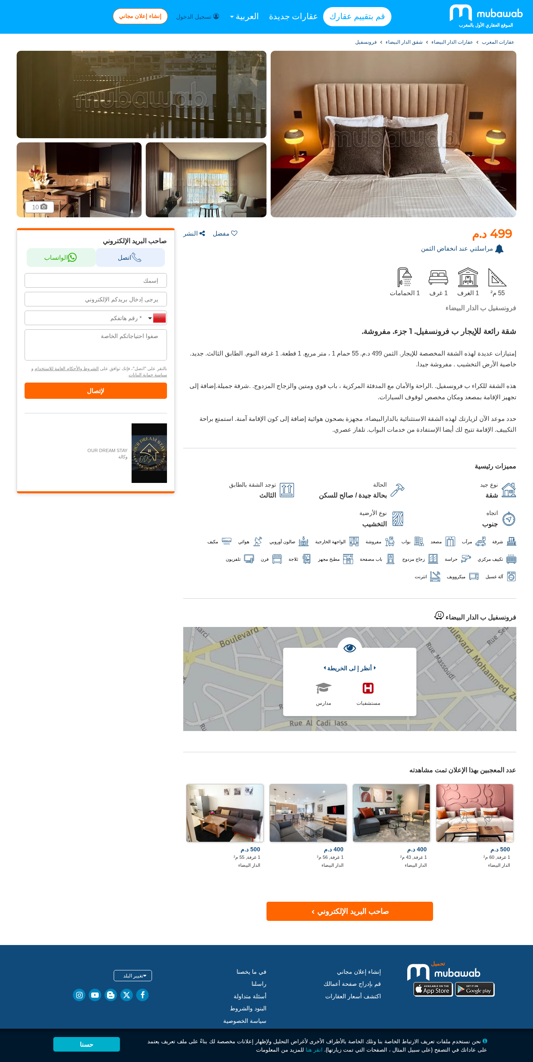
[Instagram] (79, 995)
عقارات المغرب (497, 42)
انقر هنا (314, 1049)
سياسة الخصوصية (244, 1021)
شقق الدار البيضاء (403, 42)
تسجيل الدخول (194, 16)
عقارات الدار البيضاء (451, 42)
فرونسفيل (366, 42)
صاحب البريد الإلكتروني (352, 911)
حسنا (86, 1044)
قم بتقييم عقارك (357, 16)
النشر (190, 233)
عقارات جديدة (293, 16)
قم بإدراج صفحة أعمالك (352, 983)
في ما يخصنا (251, 971)
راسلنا (259, 983)
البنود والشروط (248, 1008)
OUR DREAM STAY (107, 450)
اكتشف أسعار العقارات (353, 996)
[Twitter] (126, 995)
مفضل (221, 233)
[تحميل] (453, 978)
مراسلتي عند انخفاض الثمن (457, 248)
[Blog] (111, 995)
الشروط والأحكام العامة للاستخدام (67, 368)
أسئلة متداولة (250, 996)
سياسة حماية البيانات (148, 374)
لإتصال (96, 391)
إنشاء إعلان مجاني (140, 15)
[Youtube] (95, 995)
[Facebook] (142, 995)
